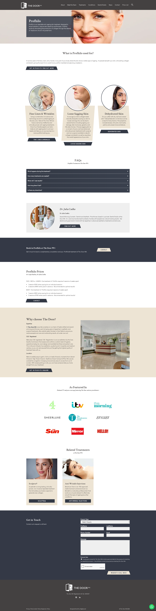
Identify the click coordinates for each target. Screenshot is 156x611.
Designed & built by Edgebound (78, 609)
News (110, 5)
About (63, 5)
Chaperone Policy (45, 609)
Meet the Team (71, 5)
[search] (132, 5)
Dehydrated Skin (114, 131)
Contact (117, 5)
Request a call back (119, 573)
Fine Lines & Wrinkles (42, 140)
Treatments (82, 5)
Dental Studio (102, 5)
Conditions (91, 5)
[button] (151, 606)
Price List (125, 5)
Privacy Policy (29, 609)
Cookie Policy (37, 609)
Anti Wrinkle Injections (80, 501)
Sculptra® (46, 501)
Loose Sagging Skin (78, 144)
